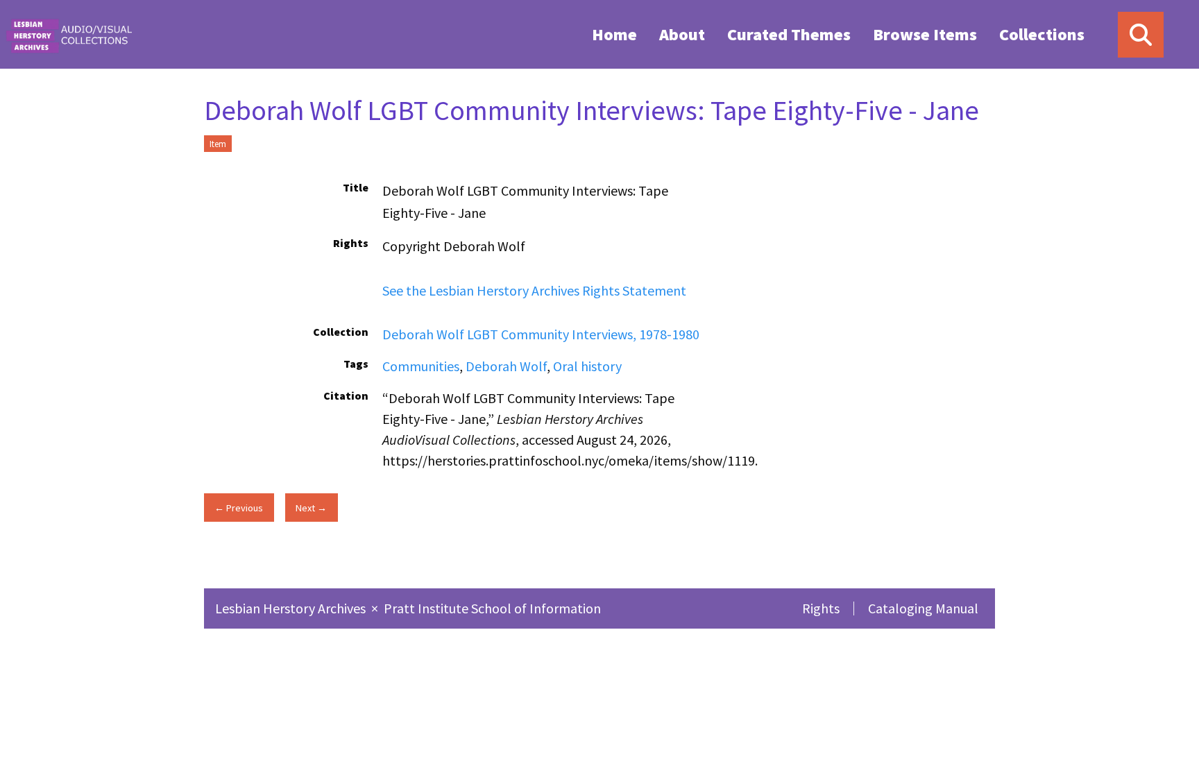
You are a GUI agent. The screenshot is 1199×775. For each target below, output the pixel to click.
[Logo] (69, 34)
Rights (821, 608)
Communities (420, 366)
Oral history (587, 366)
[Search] (1141, 35)
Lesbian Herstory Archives (291, 608)
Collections (1042, 34)
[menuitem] (614, 34)
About (682, 34)
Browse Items (925, 34)
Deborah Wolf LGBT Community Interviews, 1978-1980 (540, 334)
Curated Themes (789, 34)
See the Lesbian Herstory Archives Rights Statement (534, 290)
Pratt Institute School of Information (492, 608)
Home (614, 34)
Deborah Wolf (506, 366)
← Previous (238, 508)
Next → (311, 508)
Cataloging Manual (923, 608)
